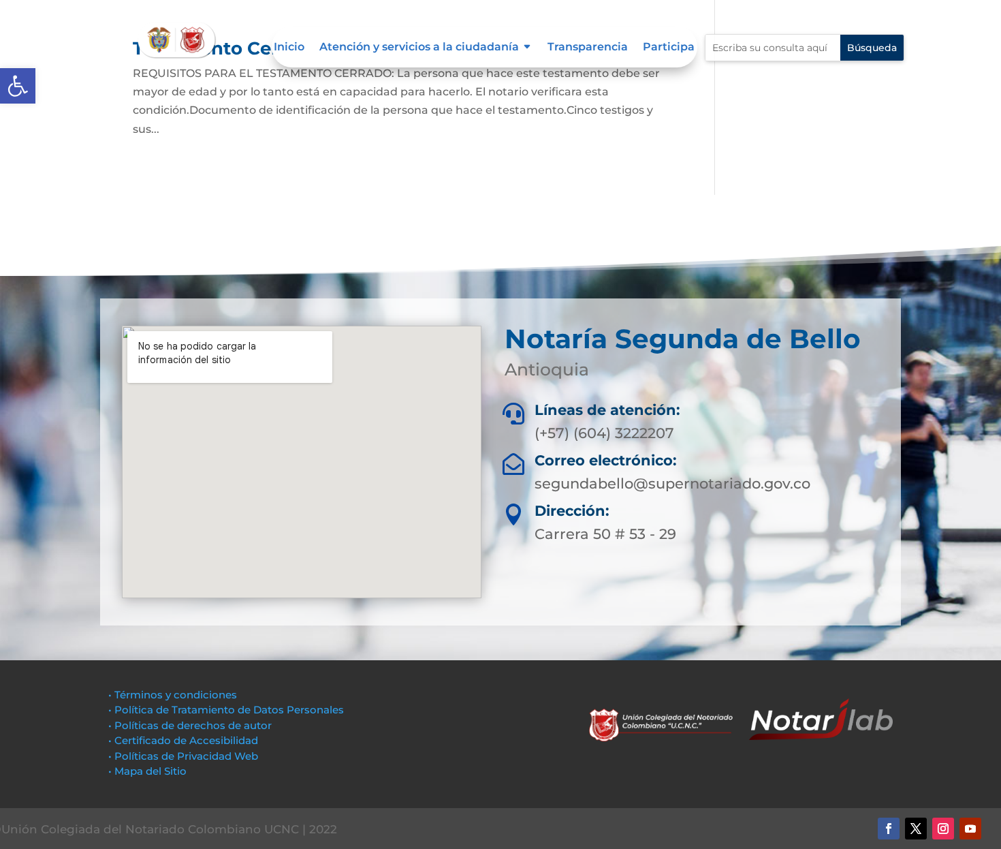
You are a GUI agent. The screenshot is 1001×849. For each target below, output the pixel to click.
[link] (17, 86)
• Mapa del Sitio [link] (148, 771)
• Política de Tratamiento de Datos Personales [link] (226, 709)
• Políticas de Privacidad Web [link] (183, 756)
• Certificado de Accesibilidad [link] (183, 740)
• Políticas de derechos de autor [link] (190, 725)
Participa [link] (669, 47)
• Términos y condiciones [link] (172, 694)
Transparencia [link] (587, 47)
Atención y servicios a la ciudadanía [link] (419, 47)
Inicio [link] (289, 47)
